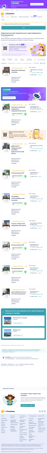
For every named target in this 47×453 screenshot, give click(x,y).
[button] (23, 24)
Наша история (4, 420)
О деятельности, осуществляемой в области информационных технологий (16, 451)
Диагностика (14, 16)
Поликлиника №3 (17, 245)
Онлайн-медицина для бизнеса (32, 436)
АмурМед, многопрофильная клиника (18, 198)
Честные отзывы (13, 424)
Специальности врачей (41, 419)
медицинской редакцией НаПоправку (21, 357)
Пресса (2, 428)
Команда (31, 420)
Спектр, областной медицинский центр (18, 224)
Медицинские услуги (41, 425)
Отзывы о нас (4, 427)
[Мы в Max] (45, 411)
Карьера (3, 422)
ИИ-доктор (33, 16)
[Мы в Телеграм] (40, 411)
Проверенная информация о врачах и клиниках (14, 421)
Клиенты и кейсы (23, 434)
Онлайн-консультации (24, 16)
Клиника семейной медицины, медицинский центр (18, 109)
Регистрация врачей (22, 427)
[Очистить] (44, 24)
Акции (3, 19)
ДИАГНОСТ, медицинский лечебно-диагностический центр (17, 149)
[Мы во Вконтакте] (42, 411)
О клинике (31, 418)
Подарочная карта (31, 440)
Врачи (2, 16)
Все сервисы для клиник (23, 430)
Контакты (3, 432)
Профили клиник (41, 429)
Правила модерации (22, 437)
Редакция (3, 430)
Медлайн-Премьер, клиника (18, 71)
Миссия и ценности (3, 424)
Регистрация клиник (22, 424)
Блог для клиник (23, 432)
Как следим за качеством (32, 428)
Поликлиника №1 (17, 268)
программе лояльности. (26, 401)
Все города (40, 431)
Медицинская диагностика (41, 422)
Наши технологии (32, 425)
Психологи (39, 16)
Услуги (7, 16)
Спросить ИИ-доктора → (9, 97)
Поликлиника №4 (17, 173)
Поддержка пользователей (13, 430)
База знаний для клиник (23, 440)
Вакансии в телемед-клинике (32, 423)
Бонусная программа (12, 427)
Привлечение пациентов (22, 421)
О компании (3, 418)
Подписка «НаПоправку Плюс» (32, 432)
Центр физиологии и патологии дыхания (18, 293)
